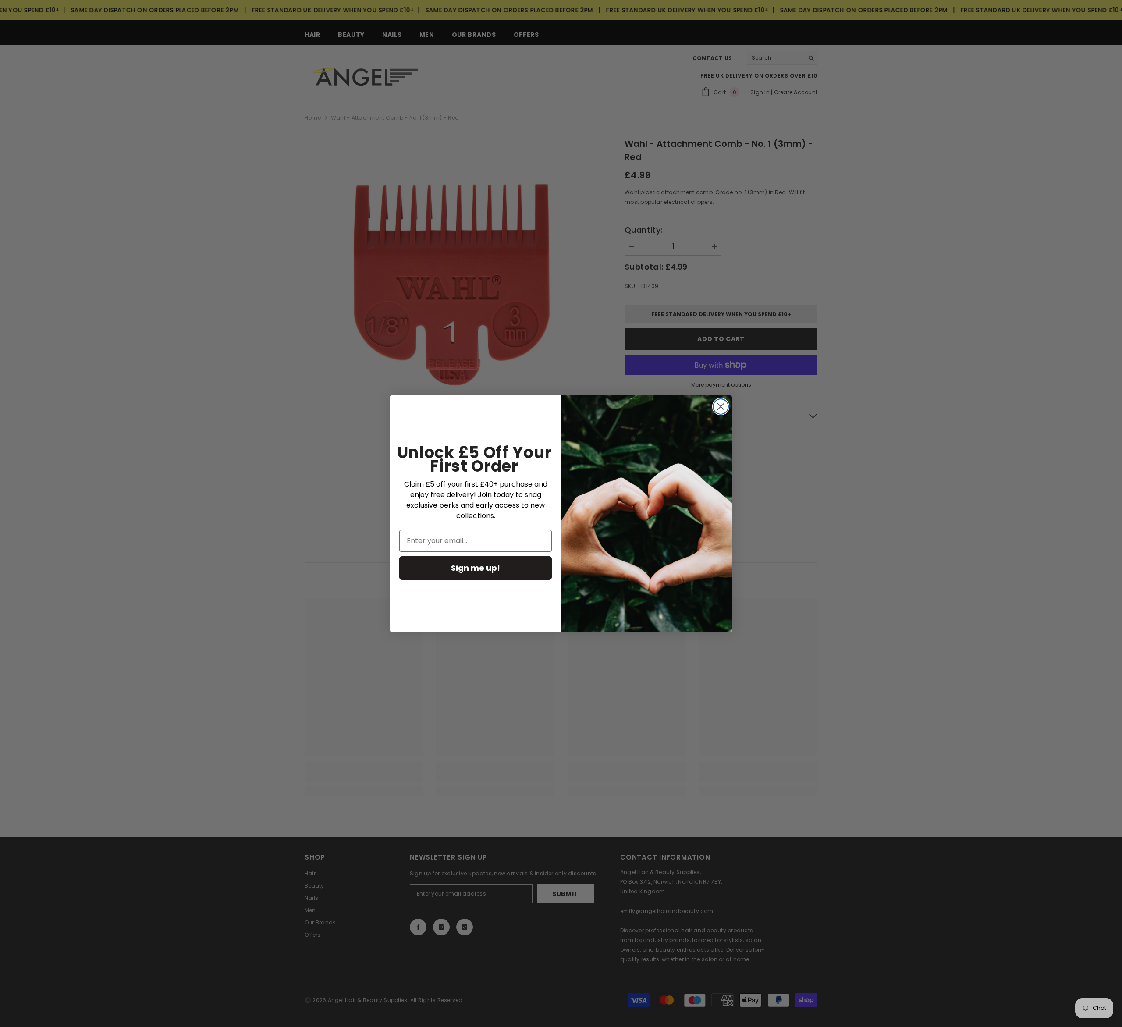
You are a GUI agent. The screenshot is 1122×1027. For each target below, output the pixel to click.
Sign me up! (475, 567)
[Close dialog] (720, 406)
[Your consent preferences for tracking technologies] (1114, 770)
